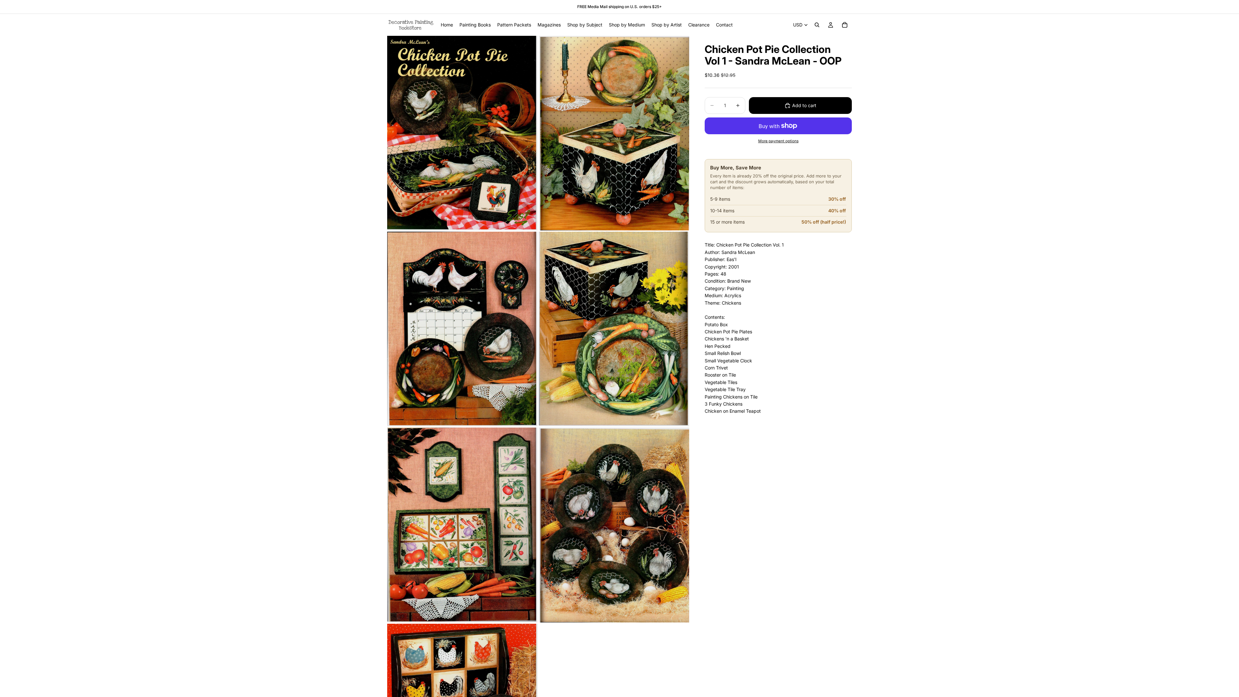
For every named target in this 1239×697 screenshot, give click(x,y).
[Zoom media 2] (614, 133)
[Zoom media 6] (614, 525)
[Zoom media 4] (614, 329)
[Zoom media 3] (462, 329)
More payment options (778, 141)
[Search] (817, 25)
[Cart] (845, 25)
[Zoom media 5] (462, 525)
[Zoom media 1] (462, 133)
